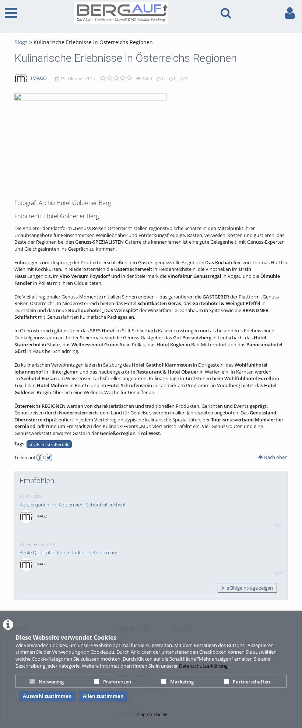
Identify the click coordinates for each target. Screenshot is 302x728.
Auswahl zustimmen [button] (47, 696)
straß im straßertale (49, 444)
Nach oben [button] (275, 457)
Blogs (21, 42)
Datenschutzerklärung (203, 665)
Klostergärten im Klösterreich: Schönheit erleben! (72, 505)
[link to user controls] (289, 13)
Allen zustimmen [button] (103, 696)
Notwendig (51, 681)
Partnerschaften (251, 681)
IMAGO (39, 78)
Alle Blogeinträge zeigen (247, 587)
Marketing (182, 681)
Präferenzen (117, 681)
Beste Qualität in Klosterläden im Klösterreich (69, 552)
